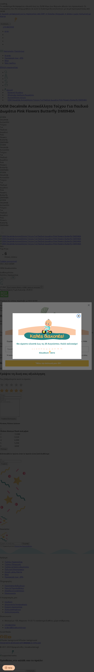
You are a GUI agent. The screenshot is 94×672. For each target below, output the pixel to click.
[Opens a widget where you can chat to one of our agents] (8, 668)
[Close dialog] (78, 316)
